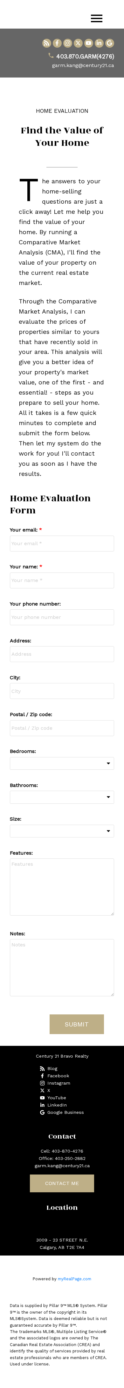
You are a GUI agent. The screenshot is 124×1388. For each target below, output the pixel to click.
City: (15, 677)
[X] (78, 43)
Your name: (24, 567)
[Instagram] (67, 43)
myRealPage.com (74, 1278)
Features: (21, 853)
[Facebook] (57, 43)
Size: (15, 819)
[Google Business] (109, 43)
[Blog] (46, 43)
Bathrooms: (24, 785)
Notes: (17, 934)
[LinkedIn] (99, 43)
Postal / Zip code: (31, 714)
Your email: (24, 530)
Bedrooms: (23, 751)
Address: (20, 641)
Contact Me (62, 1183)
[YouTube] (88, 43)
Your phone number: (35, 604)
